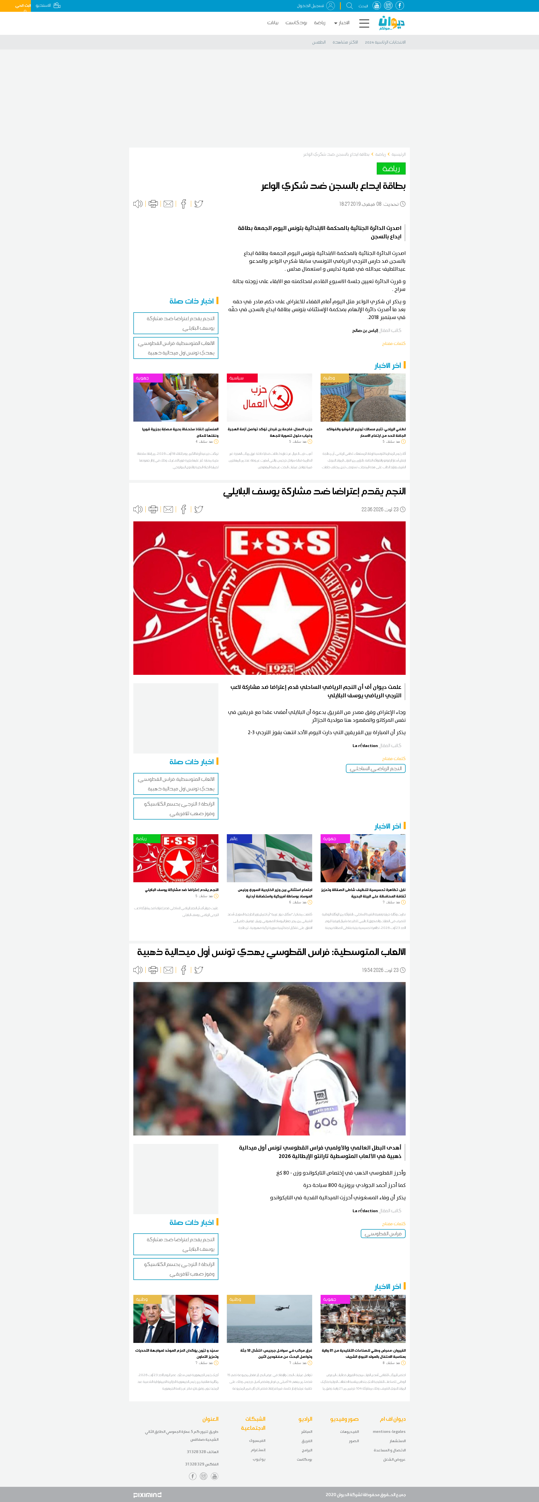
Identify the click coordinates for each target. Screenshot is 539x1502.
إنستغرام (258, 1450)
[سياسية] (269, 397)
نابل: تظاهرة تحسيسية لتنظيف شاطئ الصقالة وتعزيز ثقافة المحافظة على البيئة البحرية (363, 892)
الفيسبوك (257, 1440)
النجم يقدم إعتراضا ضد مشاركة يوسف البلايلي (181, 889)
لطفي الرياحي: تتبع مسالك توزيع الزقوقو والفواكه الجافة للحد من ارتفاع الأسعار (366, 432)
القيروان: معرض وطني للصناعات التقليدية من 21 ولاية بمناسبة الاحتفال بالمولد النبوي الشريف (364, 1353)
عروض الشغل (394, 1459)
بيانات (272, 22)
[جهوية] (175, 397)
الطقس (319, 42)
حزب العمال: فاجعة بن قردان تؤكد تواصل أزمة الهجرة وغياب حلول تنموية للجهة (270, 432)
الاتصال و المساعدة (390, 1450)
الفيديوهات (349, 1431)
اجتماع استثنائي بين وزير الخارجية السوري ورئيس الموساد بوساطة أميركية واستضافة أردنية (275, 892)
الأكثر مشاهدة (345, 42)
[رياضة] (175, 858)
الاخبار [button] (344, 22)
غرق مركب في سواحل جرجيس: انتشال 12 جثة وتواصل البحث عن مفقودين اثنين (276, 1353)
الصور (354, 1441)
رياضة (319, 22)
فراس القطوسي (383, 1234)
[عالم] (269, 858)
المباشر (306, 1431)
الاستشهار (398, 1441)
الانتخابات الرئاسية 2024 (385, 42)
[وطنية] (363, 397)
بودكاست (296, 22)
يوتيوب (259, 1459)
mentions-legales (389, 1431)
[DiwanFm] (392, 23)
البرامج (307, 1450)
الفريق (307, 1441)
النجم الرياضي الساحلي (376, 768)
